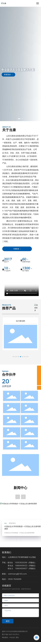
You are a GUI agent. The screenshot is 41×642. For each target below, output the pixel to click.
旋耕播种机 (20, 321)
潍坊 (17, 637)
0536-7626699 (14, 579)
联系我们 (6, 552)
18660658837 (21, 568)
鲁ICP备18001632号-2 (10, 634)
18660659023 (21, 566)
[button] (19, 118)
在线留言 (6, 585)
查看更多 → (8, 74)
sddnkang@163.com (17, 574)
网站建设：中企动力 (8, 637)
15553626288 (21, 562)
